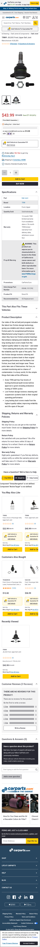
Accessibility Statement (9, 923)
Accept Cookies (28, 943)
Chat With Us (8, 478)
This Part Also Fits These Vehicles (14, 308)
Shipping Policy (29, 428)
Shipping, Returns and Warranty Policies (17, 415)
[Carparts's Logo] (12, 17)
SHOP (4, 858)
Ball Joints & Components (20, 34)
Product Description (12, 317)
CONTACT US (7, 888)
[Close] (37, 932)
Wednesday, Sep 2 (8, 156)
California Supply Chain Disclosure (20, 920)
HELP (4, 873)
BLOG (4, 880)
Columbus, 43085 (19, 160)
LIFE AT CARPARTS (9, 865)
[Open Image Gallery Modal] (20, 70)
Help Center (33, 478)
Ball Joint (25, 198)
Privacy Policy (9, 917)
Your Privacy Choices (20, 926)
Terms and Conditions (28, 917)
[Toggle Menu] (3, 17)
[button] (20, 3)
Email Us (21, 478)
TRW (23, 203)
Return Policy (33, 914)
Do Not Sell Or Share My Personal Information (20, 929)
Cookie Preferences (27, 923)
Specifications (9, 192)
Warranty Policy (20, 914)
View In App (34, 3)
